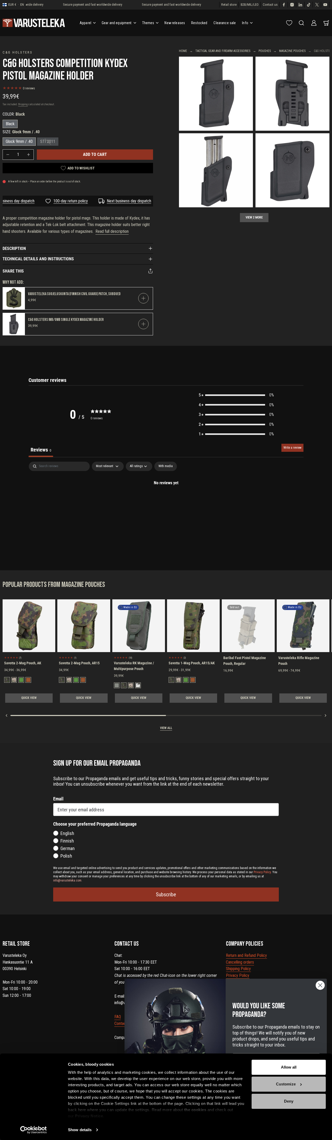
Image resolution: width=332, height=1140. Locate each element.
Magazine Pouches (292, 51)
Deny (288, 1101)
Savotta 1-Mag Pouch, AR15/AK (192, 663)
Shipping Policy (238, 968)
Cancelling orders (240, 962)
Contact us (270, 4)
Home (183, 51)
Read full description (112, 231)
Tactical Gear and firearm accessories (222, 51)
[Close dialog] (320, 985)
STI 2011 (47, 141)
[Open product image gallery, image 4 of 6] (292, 170)
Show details (80, 1130)
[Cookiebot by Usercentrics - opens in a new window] (33, 1130)
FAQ (117, 1016)
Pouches (265, 51)
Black (10, 123)
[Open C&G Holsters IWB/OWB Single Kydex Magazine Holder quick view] (143, 324)
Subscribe (166, 894)
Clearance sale (224, 23)
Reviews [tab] (41, 450)
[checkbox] (165, 466)
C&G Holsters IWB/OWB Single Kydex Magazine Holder (66, 319)
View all (166, 728)
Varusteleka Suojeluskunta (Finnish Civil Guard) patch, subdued (74, 293)
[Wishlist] (289, 23)
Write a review (292, 447)
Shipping (23, 104)
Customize (286, 1084)
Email (58, 798)
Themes (148, 23)
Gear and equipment (117, 23)
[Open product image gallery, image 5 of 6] (216, 94)
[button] (236, 395)
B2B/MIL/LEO (250, 4)
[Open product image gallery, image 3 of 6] (216, 170)
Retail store (229, 4)
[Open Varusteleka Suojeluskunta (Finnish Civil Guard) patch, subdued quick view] (143, 298)
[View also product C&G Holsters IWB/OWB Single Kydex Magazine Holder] (14, 324)
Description (14, 248)
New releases (174, 23)
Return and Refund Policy (246, 955)
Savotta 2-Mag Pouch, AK (22, 663)
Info (245, 23)
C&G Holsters (18, 52)
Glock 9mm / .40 (19, 141)
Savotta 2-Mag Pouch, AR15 (79, 663)
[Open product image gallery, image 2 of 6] (292, 94)
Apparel (85, 23)
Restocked (199, 23)
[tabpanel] (166, 500)
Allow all (289, 1067)
